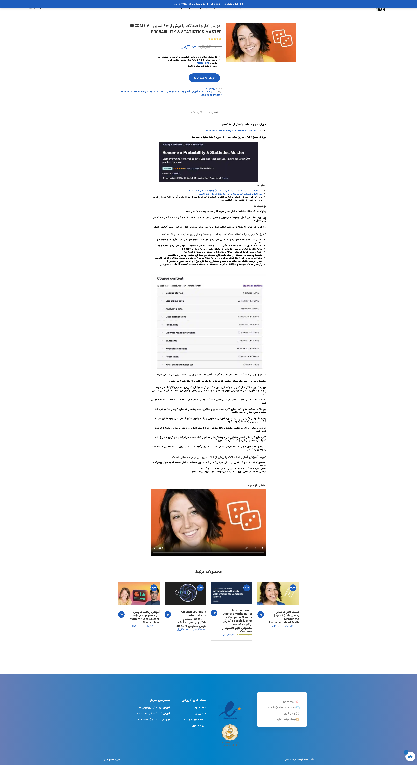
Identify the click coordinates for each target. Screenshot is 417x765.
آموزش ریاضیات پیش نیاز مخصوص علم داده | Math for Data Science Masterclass (145, 617)
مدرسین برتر (199, 714)
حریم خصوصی (112, 760)
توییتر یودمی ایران (286, 719)
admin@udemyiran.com (282, 708)
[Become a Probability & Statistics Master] (261, 42)
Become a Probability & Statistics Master (231, 131)
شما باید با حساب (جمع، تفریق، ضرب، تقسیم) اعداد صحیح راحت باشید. (225, 191)
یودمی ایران (290, 713)
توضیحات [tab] (213, 112)
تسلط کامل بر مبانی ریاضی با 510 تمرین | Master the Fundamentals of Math (284, 617)
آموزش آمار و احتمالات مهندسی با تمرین (177, 92)
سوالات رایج (200, 708)
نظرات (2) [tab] (196, 112)
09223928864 (288, 702)
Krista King (203, 63)
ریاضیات (210, 89)
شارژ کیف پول (199, 726)
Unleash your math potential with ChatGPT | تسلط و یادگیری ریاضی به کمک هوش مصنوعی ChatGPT (190, 619)
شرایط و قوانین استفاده (194, 720)
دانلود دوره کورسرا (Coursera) (154, 720)
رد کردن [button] (176, 4)
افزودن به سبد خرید (204, 78)
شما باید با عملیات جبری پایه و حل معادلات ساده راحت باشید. (230, 194)
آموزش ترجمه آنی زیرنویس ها (154, 708)
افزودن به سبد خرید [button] (260, 614)
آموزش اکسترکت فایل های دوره (153, 714)
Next (299, 22)
